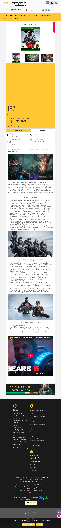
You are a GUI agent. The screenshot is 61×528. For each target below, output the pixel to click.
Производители (35, 431)
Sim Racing (35, 15)
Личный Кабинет (35, 461)
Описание (18, 130)
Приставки (13, 15)
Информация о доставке (37, 417)
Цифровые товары (45, 15)
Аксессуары (22, 15)
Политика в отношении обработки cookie (37, 444)
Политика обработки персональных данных (37, 440)
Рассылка (33, 471)
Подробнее (39, 524)
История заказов (35, 464)
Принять (25, 524)
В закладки (15, 126)
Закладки (33, 467)
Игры (28, 15)
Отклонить (31, 524)
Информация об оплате (37, 425)
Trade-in (6, 15)
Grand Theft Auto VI (10, 19)
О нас (18, 19)
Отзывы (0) (43, 130)
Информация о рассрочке (34, 420)
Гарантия (33, 428)
